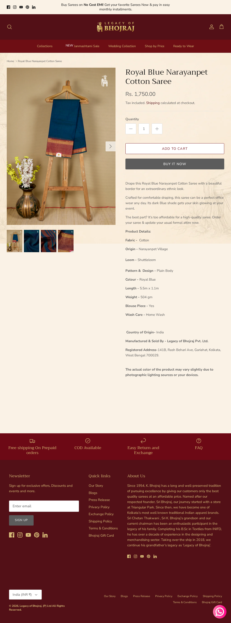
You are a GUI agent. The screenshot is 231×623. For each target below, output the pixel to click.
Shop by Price (154, 42)
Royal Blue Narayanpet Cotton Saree (40, 57)
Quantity (132, 115)
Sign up (21, 516)
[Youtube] (21, 5)
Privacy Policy (99, 503)
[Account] (210, 22)
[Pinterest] (27, 5)
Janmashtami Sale (86, 42)
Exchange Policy (101, 510)
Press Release (99, 496)
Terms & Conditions (103, 524)
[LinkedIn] (33, 5)
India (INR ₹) (22, 590)
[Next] (111, 142)
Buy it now (175, 160)
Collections (45, 42)
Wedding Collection (122, 42)
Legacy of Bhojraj (31, 602)
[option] (61, 142)
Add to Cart (175, 144)
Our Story (96, 481)
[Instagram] (14, 5)
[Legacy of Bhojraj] (115, 23)
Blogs (93, 489)
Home (10, 57)
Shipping (153, 99)
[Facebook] (8, 5)
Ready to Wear (183, 42)
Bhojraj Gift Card (101, 531)
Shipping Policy (100, 517)
